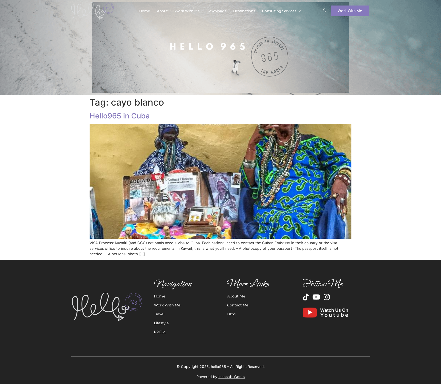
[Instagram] (326, 297)
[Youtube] (316, 297)
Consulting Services (279, 11)
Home (144, 11)
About (162, 11)
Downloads (216, 11)
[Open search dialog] (325, 11)
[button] (281, 11)
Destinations (244, 11)
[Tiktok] (305, 297)
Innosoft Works (231, 376)
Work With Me (187, 11)
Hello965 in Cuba (120, 115)
